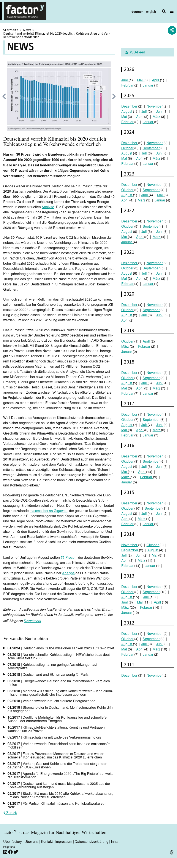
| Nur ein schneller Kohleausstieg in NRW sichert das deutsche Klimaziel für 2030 (59, 656)
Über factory (12, 841)
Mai (140, 79)
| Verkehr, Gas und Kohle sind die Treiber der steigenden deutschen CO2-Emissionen (57, 765)
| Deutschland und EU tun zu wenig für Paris (48, 674)
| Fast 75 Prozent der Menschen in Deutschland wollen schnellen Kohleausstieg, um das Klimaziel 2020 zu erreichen (56, 755)
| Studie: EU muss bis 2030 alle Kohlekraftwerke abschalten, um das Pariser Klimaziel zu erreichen (60, 795)
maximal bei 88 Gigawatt (48, 510)
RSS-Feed (136, 52)
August (127, 111)
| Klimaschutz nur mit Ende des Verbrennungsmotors (54, 737)
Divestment (32, 620)
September (151, 147)
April (156, 79)
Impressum (63, 841)
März (157, 116)
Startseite (10, 30)
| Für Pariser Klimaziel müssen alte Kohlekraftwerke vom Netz (57, 805)
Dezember (129, 106)
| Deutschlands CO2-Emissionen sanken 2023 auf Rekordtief (61, 648)
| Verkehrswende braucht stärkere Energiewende (51, 700)
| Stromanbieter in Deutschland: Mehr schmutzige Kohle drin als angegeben (60, 709)
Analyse (48, 206)
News (27, 30)
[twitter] (16, 851)
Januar (148, 85)
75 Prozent (69, 557)
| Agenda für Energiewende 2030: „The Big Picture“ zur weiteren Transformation (61, 775)
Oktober (127, 147)
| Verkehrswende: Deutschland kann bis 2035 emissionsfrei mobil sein (59, 745)
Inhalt (115, 841)
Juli (144, 111)
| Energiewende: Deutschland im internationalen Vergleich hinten (59, 682)
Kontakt (47, 841)
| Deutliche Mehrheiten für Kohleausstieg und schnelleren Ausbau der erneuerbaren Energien (58, 719)
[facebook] (11, 851)
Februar (127, 85)
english (151, 11)
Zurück (11, 812)
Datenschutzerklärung (91, 841)
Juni (125, 79)
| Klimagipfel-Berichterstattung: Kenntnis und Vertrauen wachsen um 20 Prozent (56, 729)
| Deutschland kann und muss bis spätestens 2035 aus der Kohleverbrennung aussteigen (59, 785)
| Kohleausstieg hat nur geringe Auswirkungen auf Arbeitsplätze (52, 666)
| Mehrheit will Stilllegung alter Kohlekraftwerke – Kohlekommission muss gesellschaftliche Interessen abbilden (60, 692)
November (155, 106)
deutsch (137, 11)
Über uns (31, 841)
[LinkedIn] (5, 851)
